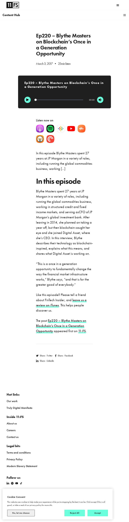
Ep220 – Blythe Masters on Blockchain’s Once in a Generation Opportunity (61, 325)
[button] (118, 5)
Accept (97, 513)
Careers (11, 430)
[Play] (27, 100)
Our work (12, 401)
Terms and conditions (19, 452)
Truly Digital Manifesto (19, 408)
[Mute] (100, 100)
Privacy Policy (15, 459)
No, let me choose (21, 513)
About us (12, 423)
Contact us (12, 437)
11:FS (82, 331)
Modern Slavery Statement (22, 466)
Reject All (74, 513)
